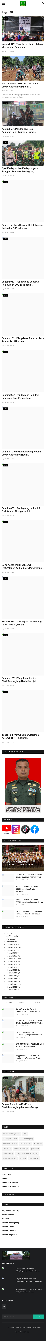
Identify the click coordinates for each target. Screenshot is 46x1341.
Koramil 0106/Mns (13, 959)
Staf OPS (9, 933)
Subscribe (38, 1317)
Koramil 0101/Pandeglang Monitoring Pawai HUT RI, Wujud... (22, 623)
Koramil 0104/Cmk (13, 953)
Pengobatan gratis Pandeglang (27, 1153)
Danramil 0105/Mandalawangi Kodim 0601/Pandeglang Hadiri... (21, 453)
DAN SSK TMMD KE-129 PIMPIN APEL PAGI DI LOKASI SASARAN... (30, 1045)
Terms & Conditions (22, 1332)
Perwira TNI (38, 1144)
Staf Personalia (12, 936)
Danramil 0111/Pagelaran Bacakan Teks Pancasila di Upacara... (23, 340)
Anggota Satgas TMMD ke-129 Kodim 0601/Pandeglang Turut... (28, 1057)
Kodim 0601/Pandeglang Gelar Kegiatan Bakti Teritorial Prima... (19, 130)
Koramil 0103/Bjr (13, 950)
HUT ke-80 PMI (25, 1144)
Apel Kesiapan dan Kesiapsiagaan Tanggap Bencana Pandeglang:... (20, 170)
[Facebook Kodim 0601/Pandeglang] (34, 829)
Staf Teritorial (11, 942)
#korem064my (8, 1153)
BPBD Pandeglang (26, 1139)
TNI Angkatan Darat (10, 1139)
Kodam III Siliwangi (21, 1149)
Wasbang (23, 1158)
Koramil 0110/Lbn (13, 970)
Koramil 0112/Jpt (13, 976)
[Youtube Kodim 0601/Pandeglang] (6, 829)
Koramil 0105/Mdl (13, 956)
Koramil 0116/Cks (13, 987)
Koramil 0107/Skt (13, 961)
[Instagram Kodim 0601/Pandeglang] (16, 829)
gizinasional (35, 1149)
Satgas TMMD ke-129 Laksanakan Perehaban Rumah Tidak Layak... (29, 912)
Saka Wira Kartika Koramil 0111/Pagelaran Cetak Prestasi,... (29, 1010)
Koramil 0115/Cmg (13, 984)
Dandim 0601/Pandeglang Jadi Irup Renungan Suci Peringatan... (20, 396)
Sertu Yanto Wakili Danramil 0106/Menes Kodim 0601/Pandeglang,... (23, 566)
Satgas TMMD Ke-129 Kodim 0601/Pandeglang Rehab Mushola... (30, 1033)
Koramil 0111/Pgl (13, 973)
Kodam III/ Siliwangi (10, 1144)
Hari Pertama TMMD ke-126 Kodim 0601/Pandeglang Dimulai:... (20, 85)
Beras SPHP (7, 1149)
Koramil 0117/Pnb (13, 990)
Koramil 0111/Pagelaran (11, 1134)
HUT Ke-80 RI (34, 1158)
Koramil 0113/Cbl (13, 978)
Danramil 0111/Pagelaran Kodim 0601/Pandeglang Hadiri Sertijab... (20, 680)
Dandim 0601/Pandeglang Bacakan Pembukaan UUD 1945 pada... (20, 283)
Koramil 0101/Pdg (13, 944)
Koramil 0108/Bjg (13, 964)
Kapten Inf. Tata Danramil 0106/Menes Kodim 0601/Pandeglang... (22, 227)
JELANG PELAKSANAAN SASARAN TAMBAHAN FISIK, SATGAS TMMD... (29, 876)
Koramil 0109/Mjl (13, 967)
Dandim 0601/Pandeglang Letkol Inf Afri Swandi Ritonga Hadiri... (21, 510)
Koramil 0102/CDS (13, 947)
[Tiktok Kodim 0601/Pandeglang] (25, 829)
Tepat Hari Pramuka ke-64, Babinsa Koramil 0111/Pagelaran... (20, 736)
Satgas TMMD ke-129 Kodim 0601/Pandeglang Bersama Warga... (30, 901)
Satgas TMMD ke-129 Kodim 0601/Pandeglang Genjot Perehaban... (27, 889)
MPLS (25, 1134)
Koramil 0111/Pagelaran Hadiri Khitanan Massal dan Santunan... (23, 46)
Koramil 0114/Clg (13, 981)
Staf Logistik (11, 939)
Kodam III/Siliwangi (9, 1158)
